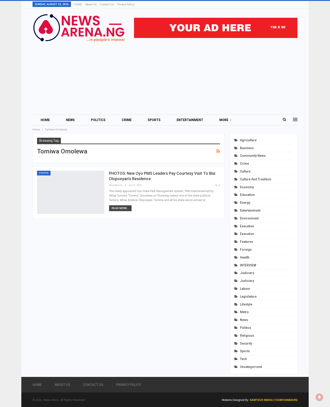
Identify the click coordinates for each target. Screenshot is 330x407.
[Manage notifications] (319, 397)
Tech (243, 359)
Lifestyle (246, 304)
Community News (253, 155)
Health (244, 257)
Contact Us (107, 4)
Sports (154, 120)
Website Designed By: (236, 400)
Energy (245, 202)
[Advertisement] (165, 76)
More (223, 120)
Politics (98, 120)
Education (247, 195)
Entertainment (190, 120)
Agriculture (248, 140)
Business (247, 148)
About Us (91, 4)
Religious (247, 335)
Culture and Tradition (255, 179)
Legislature (248, 296)
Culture (245, 171)
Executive (247, 226)
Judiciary (247, 273)
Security (246, 343)
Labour (245, 288)
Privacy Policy (125, 4)
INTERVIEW (248, 265)
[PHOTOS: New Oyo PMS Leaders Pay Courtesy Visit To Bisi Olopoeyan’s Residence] (70, 192)
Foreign (246, 249)
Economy (247, 187)
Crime (127, 120)
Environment (249, 218)
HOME (78, 4)
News (70, 120)
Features (246, 241)
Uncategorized (251, 367)
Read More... (120, 208)
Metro (244, 312)
